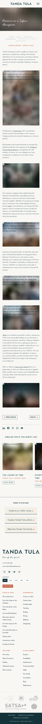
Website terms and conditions (26, 715)
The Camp (6, 650)
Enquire (25, 654)
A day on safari (28, 596)
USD (5, 580)
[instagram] (4, 572)
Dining (25, 616)
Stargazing (26, 623)
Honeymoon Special (21, 367)
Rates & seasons (8, 658)
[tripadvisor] (19, 572)
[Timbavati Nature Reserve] (21, 698)
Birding (25, 612)
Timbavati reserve (8, 666)
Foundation (27, 677)
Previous (11, 417)
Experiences (28, 592)
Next (33, 417)
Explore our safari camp (20, 511)
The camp (6, 654)
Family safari (7, 636)
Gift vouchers (7, 670)
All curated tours (8, 596)
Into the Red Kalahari (10, 613)
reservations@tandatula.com (11, 566)
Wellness (26, 620)
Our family (26, 674)
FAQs (25, 670)
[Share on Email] (22, 428)
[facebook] (9, 572)
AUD (27, 580)
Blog (18, 36)
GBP (21, 580)
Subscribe (7, 586)
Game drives (27, 600)
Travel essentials (28, 666)
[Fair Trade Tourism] (34, 706)
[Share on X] (13, 428)
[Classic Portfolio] (8, 698)
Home (11, 36)
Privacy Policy (11, 715)
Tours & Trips (8, 592)
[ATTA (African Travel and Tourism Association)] (33, 698)
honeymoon (18, 131)
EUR (16, 580)
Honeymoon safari (9, 640)
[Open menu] (38, 3)
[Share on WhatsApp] (17, 428)
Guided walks (27, 604)
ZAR (10, 580)
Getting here (27, 662)
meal (9, 206)
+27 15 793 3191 (7, 563)
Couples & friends (8, 644)
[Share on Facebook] (8, 428)
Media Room (27, 685)
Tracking (26, 608)
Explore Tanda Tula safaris (20, 520)
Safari (5, 335)
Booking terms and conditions (21, 717)
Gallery (5, 662)
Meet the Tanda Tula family (20, 529)
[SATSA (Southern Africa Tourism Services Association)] (15, 706)
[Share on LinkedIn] (4, 428)
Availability (26, 658)
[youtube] (14, 572)
